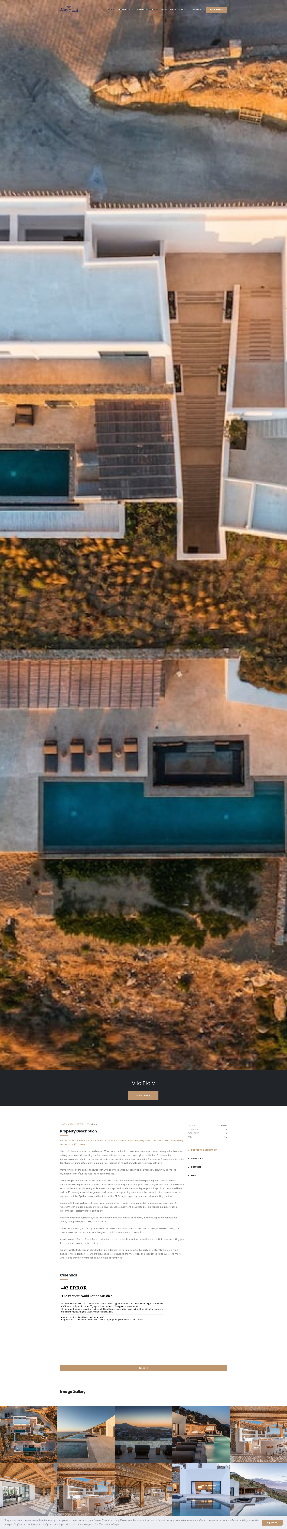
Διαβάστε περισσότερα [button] (107, 1524)
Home (111, 9)
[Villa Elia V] (28, 1434)
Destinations (126, 9)
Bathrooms (193, 1133)
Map (193, 1175)
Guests (191, 1125)
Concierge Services (148, 9)
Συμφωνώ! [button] (272, 1522)
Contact (196, 9)
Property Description (204, 1149)
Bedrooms (193, 1129)
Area (190, 1137)
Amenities (197, 1158)
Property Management (174, 9)
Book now (143, 1368)
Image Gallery (141, 1095)
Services (196, 1167)
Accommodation (76, 1124)
